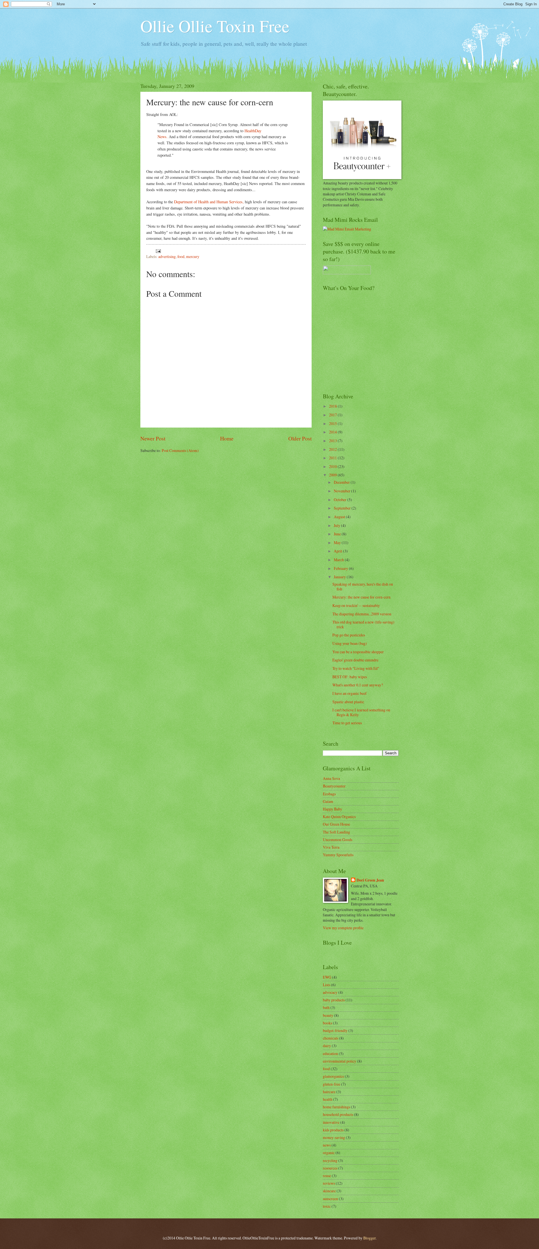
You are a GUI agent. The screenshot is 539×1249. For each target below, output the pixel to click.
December (342, 482)
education (330, 1053)
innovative (331, 1122)
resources (330, 1168)
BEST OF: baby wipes (349, 676)
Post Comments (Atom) (180, 450)
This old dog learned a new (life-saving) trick (363, 624)
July (337, 525)
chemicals (330, 1038)
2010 (333, 466)
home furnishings (336, 1106)
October (340, 499)
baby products (334, 1000)
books (327, 1023)
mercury (192, 256)
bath (326, 1007)
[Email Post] (158, 250)
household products (338, 1114)
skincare (329, 1190)
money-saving (334, 1137)
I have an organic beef (349, 693)
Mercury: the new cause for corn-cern (361, 597)
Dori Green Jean (370, 880)
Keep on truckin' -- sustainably (356, 605)
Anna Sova (331, 778)
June (338, 533)
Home (227, 438)
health (327, 1099)
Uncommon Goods (337, 839)
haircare (329, 1091)
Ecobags (329, 793)
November (342, 491)
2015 (333, 423)
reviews (329, 1183)
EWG (327, 977)
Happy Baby (332, 809)
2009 (333, 475)
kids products (333, 1129)
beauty (328, 1015)
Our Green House (336, 824)
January (340, 576)
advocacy (330, 992)
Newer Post (152, 438)
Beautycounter (334, 786)
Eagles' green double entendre (355, 660)
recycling (330, 1160)
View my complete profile (343, 927)
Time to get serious (347, 722)
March (339, 559)
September (342, 508)
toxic (327, 1206)
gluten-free (331, 1084)
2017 (333, 414)
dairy (327, 1045)
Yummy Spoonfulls (338, 854)
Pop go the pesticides (348, 635)
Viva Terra (331, 847)
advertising (167, 256)
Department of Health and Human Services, (209, 201)
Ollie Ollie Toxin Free (214, 26)
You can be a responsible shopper (358, 651)
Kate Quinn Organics (339, 816)
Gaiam (328, 801)
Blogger (369, 1238)
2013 (333, 440)
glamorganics (333, 1076)
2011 (333, 457)
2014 (333, 432)
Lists (326, 984)
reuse (327, 1175)
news (327, 1145)
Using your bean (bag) (349, 643)
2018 (333, 406)
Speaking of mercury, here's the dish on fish (362, 586)
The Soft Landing (336, 832)
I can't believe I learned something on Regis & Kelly (361, 712)
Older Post (300, 438)
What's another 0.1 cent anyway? (357, 685)
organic (329, 1152)
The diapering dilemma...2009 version (361, 613)
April (338, 551)
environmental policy (339, 1061)
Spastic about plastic (348, 701)
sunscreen (330, 1198)
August (340, 516)
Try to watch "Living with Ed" (355, 668)
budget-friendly (335, 1030)
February (341, 568)
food (180, 256)
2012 (333, 449)
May (338, 542)
